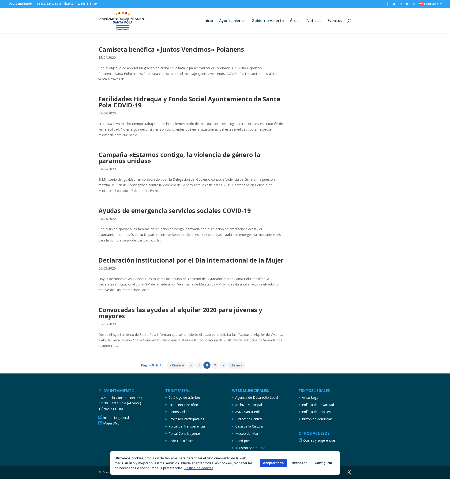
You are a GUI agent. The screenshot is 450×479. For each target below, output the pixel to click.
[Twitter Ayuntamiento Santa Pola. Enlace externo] (393, 5)
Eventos (334, 21)
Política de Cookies (316, 412)
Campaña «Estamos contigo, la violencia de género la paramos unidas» (179, 157)
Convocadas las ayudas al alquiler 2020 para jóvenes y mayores (180, 313)
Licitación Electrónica (184, 404)
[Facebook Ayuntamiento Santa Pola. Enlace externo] (387, 5)
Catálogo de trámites (185, 397)
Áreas (295, 21)
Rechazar (299, 463)
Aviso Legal (310, 397)
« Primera (176, 365)
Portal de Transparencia (187, 426)
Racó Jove (243, 441)
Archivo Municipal (248, 404)
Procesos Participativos (186, 419)
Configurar (323, 463)
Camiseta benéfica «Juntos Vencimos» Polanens (171, 49)
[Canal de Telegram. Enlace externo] (401, 5)
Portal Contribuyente (184, 433)
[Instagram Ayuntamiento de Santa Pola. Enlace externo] (407, 5)
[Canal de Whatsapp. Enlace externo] (413, 5)
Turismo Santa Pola (250, 448)
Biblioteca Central (248, 419)
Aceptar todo (273, 463)
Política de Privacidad (318, 404)
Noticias (314, 21)
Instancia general (116, 417)
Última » (236, 365)
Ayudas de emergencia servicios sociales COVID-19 (174, 210)
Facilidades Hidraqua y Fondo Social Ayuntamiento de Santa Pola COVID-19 (189, 102)
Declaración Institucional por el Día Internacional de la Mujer (191, 260)
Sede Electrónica (181, 441)
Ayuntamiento (232, 21)
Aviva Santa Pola (248, 412)
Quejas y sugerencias (319, 440)
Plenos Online (179, 412)
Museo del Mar (246, 433)
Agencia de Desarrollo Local (256, 397)
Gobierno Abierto (268, 21)
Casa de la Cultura (249, 426)
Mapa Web (111, 423)
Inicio (208, 21)
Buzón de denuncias (317, 419)
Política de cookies (198, 468)
